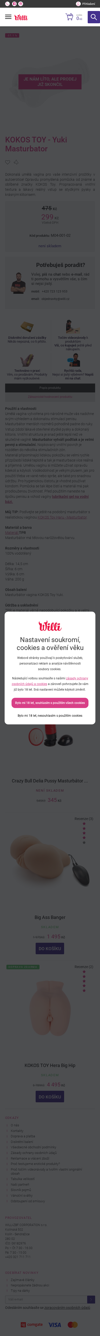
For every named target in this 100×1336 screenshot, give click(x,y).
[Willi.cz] (21, 17)
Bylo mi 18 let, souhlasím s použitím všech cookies (50, 703)
